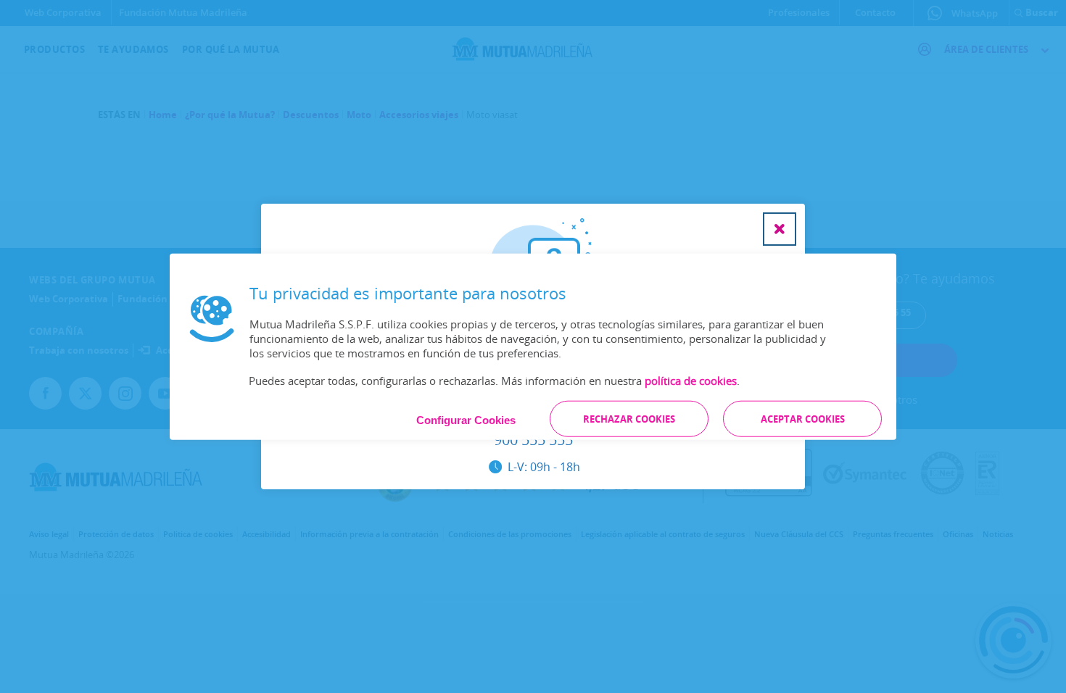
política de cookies (691, 380)
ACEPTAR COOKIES (803, 418)
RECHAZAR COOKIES (629, 418)
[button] (779, 229)
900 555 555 (533, 440)
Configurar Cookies (466, 419)
